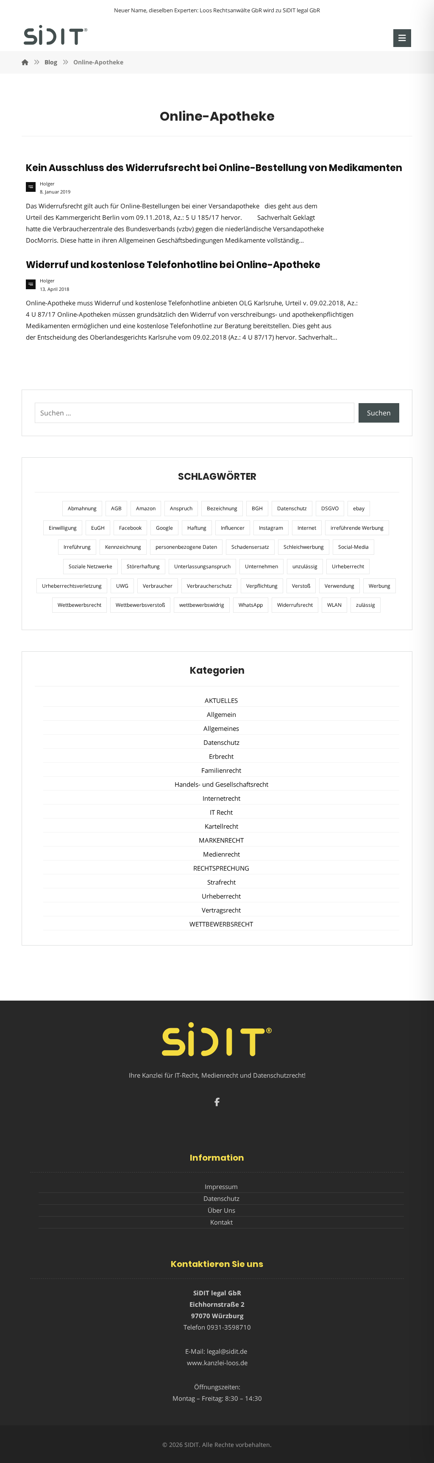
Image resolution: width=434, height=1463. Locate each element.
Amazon (146, 508)
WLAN (334, 604)
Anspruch (181, 508)
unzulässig (304, 566)
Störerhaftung (143, 566)
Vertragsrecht (221, 910)
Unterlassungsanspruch (202, 566)
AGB (116, 508)
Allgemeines (221, 728)
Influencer (233, 527)
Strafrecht (221, 882)
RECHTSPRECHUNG (221, 868)
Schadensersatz (250, 546)
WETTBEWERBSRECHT (221, 924)
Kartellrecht (221, 826)
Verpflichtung (262, 585)
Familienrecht (221, 770)
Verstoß (301, 585)
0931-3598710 (229, 1327)
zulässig (365, 604)
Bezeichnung (222, 508)
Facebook (130, 527)
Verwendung (339, 585)
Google (164, 527)
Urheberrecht (348, 566)
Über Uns (221, 1210)
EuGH (98, 527)
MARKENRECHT (221, 840)
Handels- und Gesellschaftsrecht (221, 784)
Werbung (379, 585)
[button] (402, 38)
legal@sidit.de (227, 1351)
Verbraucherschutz (209, 585)
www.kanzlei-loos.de (217, 1362)
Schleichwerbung (304, 546)
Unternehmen (261, 566)
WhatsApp (251, 604)
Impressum (221, 1186)
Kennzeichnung (123, 546)
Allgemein (221, 714)
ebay (358, 508)
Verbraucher (157, 585)
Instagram (271, 527)
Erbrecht (221, 756)
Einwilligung (63, 527)
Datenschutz (292, 508)
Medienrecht (221, 854)
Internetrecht (221, 798)
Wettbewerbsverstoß (140, 604)
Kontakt (221, 1222)
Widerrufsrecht (295, 604)
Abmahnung (82, 508)
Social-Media (353, 546)
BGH (257, 508)
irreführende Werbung (357, 527)
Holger (47, 184)
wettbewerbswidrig (201, 604)
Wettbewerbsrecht (79, 604)
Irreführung (77, 546)
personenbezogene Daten (186, 546)
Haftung (196, 527)
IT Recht (221, 812)
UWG (122, 585)
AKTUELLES (221, 700)
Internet (307, 527)
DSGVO (330, 508)
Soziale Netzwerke (90, 566)
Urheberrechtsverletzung (72, 585)
